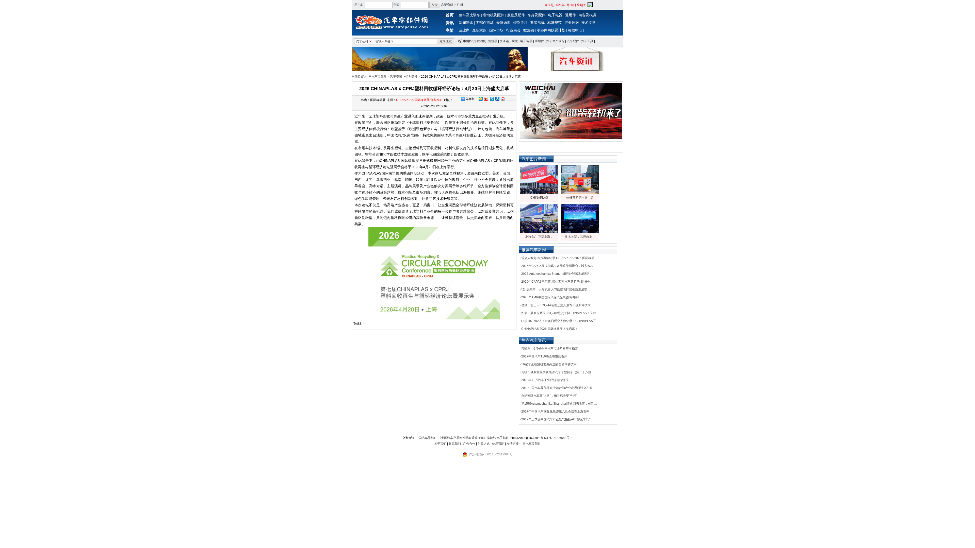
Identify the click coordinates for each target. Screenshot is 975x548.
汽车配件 (573, 41)
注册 (460, 5)
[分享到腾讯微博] (491, 98)
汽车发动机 (478, 41)
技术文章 (588, 23)
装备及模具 (587, 15)
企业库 (464, 30)
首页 (450, 15)
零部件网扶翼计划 (551, 30)
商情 (450, 30)
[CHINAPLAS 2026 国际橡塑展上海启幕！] (539, 193)
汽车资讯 (396, 76)
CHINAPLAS (539, 197)
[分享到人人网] (497, 98)
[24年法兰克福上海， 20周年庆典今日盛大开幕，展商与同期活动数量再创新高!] (539, 232)
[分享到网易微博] (503, 98)
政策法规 (537, 23)
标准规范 (554, 23)
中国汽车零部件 (376, 76)
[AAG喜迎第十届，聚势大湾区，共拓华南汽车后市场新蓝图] (580, 193)
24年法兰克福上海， (539, 236)
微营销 (528, 30)
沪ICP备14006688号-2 (556, 438)
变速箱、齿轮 (509, 41)
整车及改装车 (469, 15)
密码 (396, 5)
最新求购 (479, 30)
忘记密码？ (448, 5)
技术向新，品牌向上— (580, 236)
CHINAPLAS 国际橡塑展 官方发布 (419, 100)
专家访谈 (503, 23)
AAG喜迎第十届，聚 (580, 197)
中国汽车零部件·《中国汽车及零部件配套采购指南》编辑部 (456, 438)
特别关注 (520, 23)
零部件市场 (485, 23)
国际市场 (496, 30)
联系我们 (455, 444)
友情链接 (513, 444)
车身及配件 (536, 15)
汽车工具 (587, 41)
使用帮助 (498, 444)
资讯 (450, 23)
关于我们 (440, 444)
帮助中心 (575, 30)
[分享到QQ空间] (480, 98)
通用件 (570, 15)
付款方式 (484, 444)
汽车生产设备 (555, 41)
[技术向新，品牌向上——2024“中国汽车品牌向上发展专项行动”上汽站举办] (580, 232)
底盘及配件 (516, 15)
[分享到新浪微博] (486, 98)
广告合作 (469, 444)
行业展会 (513, 30)
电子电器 (555, 15)
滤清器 (492, 41)
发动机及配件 (493, 15)
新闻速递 (466, 23)
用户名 (358, 5)
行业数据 (571, 23)
